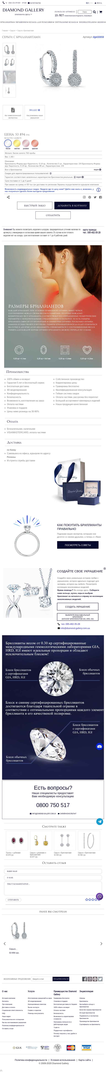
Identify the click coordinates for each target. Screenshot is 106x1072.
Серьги (12, 30)
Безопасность (14, 397)
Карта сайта (85, 1060)
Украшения (21, 22)
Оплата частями (15, 404)
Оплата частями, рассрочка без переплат (77, 397)
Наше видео (6, 1016)
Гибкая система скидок (67, 393)
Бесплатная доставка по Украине (65, 1004)
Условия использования (63, 1060)
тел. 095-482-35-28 (70, 624)
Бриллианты (6, 22)
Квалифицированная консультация (74, 390)
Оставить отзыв (7, 1028)
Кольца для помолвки (40, 22)
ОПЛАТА (12, 422)
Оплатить (53, 215)
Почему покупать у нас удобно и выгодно (65, 1035)
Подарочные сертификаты (63, 1030)
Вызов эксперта (33, 1007)
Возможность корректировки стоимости (64, 1018)
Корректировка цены (66, 383)
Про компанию (7, 1004)
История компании (8, 998)
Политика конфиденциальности (13, 1025)
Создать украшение (77, 607)
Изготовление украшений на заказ (40, 998)
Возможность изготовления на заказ (25, 401)
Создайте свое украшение (80, 571)
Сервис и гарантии (34, 1010)
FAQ (3, 1013)
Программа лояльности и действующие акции (62, 1023)
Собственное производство (70, 379)
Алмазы (82, 998)
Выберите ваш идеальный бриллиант (78, 617)
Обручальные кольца (65, 22)
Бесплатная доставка (18, 386)
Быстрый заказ (34, 205)
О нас (5, 991)
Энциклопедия (87, 22)
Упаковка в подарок (17, 408)
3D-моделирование (17, 390)
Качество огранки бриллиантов (90, 1010)
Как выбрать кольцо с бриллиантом (87, 1005)
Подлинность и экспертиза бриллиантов (89, 1017)
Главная (5, 30)
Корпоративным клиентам (37, 1004)
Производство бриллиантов (89, 1021)
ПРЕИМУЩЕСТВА (17, 372)
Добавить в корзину (72, 205)
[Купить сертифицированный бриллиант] (53, 779)
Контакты (5, 1001)
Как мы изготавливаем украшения (14, 1022)
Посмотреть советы (78, 545)
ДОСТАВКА (14, 443)
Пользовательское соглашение (13, 1019)
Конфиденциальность (18, 393)
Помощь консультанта (36, 1013)
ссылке (87, 330)
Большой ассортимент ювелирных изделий (78, 401)
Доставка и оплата (8, 1007)
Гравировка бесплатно (67, 386)
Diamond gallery (23, 12)
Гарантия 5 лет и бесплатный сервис (26, 383)
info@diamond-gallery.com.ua (75, 628)
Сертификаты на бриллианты (90, 1024)
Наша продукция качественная (72, 404)
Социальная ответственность (12, 1010)
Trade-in (56, 1027)
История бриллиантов (87, 1013)
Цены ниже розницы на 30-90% (23, 411)
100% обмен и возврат (18, 379)
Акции (100, 22)
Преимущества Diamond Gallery (65, 993)
